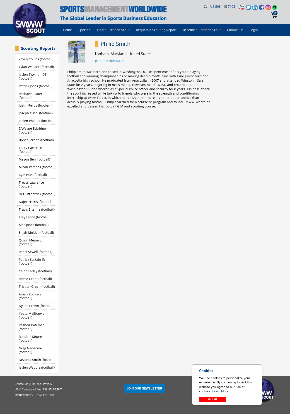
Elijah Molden (29, 232)
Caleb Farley (28, 271)
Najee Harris (28, 202)
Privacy (47, 384)
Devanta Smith (30, 360)
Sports (83, 30)
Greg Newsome (30, 348)
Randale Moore (30, 336)
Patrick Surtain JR (32, 259)
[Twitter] (249, 8)
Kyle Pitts (26, 175)
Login (254, 30)
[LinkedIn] (255, 8)
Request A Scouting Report (156, 30)
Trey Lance (27, 217)
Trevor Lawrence (31, 182)
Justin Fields (28, 105)
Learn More (220, 391)
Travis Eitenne (29, 209)
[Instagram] (268, 8)
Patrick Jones (28, 86)
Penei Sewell (28, 252)
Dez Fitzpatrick (30, 194)
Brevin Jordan (29, 140)
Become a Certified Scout (202, 30)
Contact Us (235, 30)
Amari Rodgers (30, 294)
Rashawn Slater (30, 94)
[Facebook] (262, 8)
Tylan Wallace (29, 67)
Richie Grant (28, 279)
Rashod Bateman (32, 325)
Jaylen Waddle (29, 367)
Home (67, 30)
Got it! (212, 399)
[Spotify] (275, 8)
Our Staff (35, 384)
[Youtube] (242, 8)
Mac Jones (26, 225)
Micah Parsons (30, 167)
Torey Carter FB (30, 148)
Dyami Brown (29, 306)
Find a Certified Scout (113, 30)
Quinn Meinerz (30, 240)
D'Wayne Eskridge (32, 128)
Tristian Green (30, 286)
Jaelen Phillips (29, 121)
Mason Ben (27, 159)
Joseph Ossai (28, 113)
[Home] (31, 21)
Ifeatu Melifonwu (32, 313)
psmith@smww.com (110, 60)
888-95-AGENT (52, 389)
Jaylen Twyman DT (32, 74)
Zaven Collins (29, 59)
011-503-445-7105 (43, 395)
